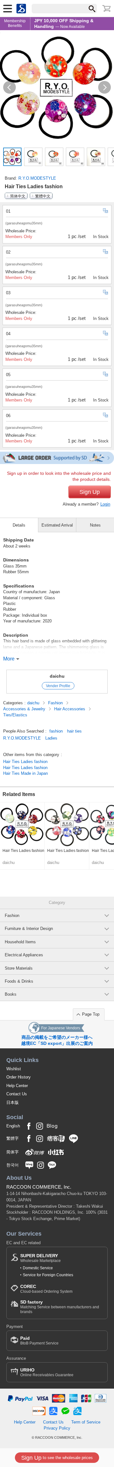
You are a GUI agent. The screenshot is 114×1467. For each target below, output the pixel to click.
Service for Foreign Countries (48, 1275)
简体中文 (17, 195)
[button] (9, 87)
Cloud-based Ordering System (46, 1289)
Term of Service (85, 1422)
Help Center (17, 1085)
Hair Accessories (70, 709)
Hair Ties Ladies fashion (25, 761)
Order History (18, 1077)
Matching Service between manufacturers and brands (59, 1306)
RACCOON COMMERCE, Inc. (38, 1187)
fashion (56, 731)
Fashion (56, 702)
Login (105, 504)
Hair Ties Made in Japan (25, 773)
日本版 (12, 1102)
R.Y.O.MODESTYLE (37, 178)
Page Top (90, 1014)
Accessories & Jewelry (25, 709)
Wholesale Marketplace (40, 1258)
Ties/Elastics (15, 715)
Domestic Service (38, 1268)
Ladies (51, 738)
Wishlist (13, 1068)
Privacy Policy (57, 1428)
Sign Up (89, 492)
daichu (57, 676)
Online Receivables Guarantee (46, 1372)
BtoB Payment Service (39, 1340)
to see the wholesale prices (57, 1458)
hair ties (74, 731)
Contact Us (16, 1094)
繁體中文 (42, 195)
